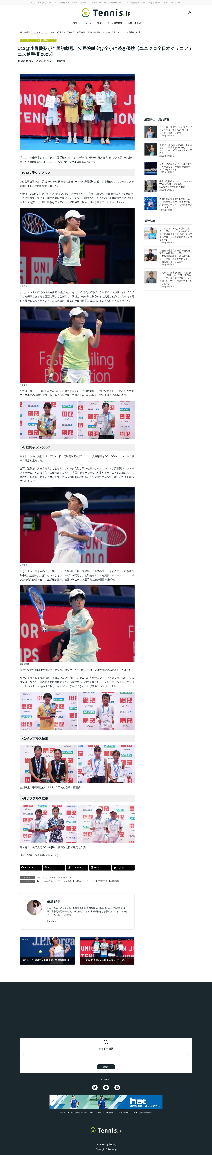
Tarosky (113, 1144)
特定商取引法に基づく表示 (82, 1113)
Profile (50, 921)
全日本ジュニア (65, 878)
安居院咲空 (102, 881)
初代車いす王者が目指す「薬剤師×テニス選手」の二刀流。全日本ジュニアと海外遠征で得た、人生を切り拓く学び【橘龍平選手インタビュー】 (175, 278)
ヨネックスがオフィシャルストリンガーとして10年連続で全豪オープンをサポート (175, 167)
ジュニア (40, 878)
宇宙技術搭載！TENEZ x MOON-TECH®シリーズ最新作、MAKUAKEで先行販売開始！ (175, 184)
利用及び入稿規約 (105, 1113)
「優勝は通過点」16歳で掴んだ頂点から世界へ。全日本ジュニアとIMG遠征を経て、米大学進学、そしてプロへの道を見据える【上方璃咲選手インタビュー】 (175, 256)
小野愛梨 (115, 881)
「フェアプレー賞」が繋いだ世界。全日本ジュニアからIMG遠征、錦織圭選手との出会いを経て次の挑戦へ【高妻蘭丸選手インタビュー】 (175, 234)
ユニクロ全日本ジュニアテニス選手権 (55, 881)
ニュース (51, 878)
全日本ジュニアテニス (84, 881)
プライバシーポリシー (126, 1113)
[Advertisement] (168, 93)
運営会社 (63, 1113)
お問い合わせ (145, 1113)
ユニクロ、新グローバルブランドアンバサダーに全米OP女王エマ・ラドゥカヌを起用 (175, 130)
